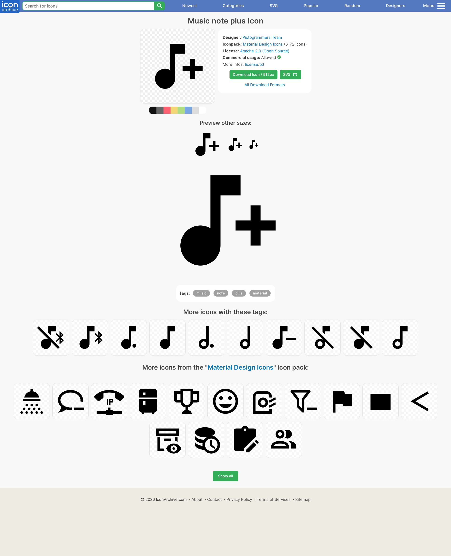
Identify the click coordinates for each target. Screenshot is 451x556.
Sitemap (303, 499)
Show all (225, 476)
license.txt (254, 64)
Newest (189, 5)
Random (352, 5)
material (260, 293)
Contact (214, 499)
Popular (311, 5)
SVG (274, 5)
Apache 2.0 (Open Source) (264, 51)
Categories (233, 5)
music (201, 293)
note (221, 293)
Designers (395, 5)
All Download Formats (265, 84)
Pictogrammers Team (262, 37)
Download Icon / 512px (253, 74)
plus (238, 293)
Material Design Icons (263, 44)
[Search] (159, 5)
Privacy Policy (239, 499)
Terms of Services (274, 499)
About (196, 499)
